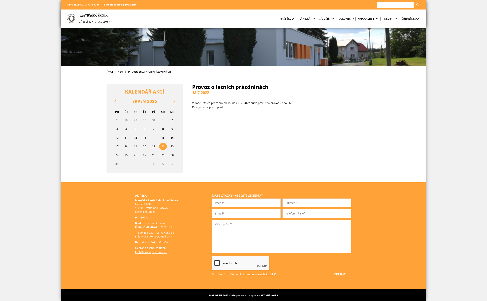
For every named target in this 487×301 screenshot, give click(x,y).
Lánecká (304, 18)
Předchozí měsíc (115, 101)
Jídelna (387, 18)
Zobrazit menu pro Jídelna (395, 18)
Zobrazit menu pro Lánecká (313, 18)
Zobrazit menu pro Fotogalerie (377, 18)
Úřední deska (410, 18)
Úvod (110, 72)
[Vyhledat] (417, 5)
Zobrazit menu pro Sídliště (332, 18)
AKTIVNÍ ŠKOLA (269, 295)
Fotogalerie (366, 18)
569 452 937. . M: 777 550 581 (85, 4)
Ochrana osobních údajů (151, 248)
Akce (120, 72)
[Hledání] (395, 4)
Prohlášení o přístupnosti (151, 252)
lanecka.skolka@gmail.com (121, 4)
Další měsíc (174, 101)
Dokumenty (346, 18)
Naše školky (288, 18)
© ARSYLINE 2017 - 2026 (222, 295)
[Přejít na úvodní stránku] (89, 18)
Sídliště (324, 18)
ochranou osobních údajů (262, 274)
